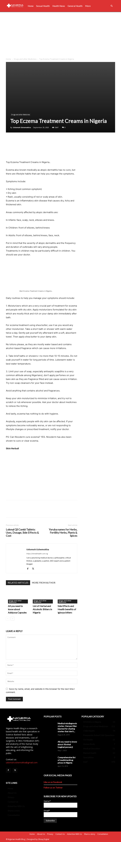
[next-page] (12, 618)
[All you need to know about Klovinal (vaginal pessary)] (49, 744)
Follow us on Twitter (53, 787)
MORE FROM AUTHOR (43, 582)
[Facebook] (9, 140)
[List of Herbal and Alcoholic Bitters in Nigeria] (43, 596)
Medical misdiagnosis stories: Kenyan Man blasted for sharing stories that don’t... (67, 727)
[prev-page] (8, 618)
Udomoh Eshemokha (22, 127)
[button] (111, 6)
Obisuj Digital (43, 839)
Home (30, 6)
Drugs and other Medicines (25, 59)
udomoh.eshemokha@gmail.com (21, 762)
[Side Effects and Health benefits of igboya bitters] (68, 596)
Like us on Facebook (53, 782)
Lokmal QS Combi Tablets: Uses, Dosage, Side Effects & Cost (22, 532)
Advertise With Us (16, 806)
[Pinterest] (22, 140)
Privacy (11, 797)
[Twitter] (16, 140)
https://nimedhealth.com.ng (37, 554)
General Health (75, 6)
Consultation (14, 815)
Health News (58, 6)
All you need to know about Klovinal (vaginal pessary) (67, 744)
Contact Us (13, 801)
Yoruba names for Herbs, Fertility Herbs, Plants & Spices (63, 532)
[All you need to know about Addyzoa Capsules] (18, 596)
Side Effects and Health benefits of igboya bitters (67, 609)
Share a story (14, 810)
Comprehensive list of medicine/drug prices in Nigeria (67, 760)
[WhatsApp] (29, 140)
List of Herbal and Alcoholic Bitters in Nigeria (42, 609)
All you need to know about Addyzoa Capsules (17, 609)
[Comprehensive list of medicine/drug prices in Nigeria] (49, 760)
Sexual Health (43, 6)
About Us (12, 793)
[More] (36, 140)
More (88, 6)
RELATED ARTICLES (18, 582)
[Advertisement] (60, 34)
